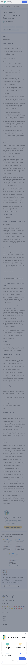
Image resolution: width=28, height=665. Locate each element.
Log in (24, 1)
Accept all (22, 658)
